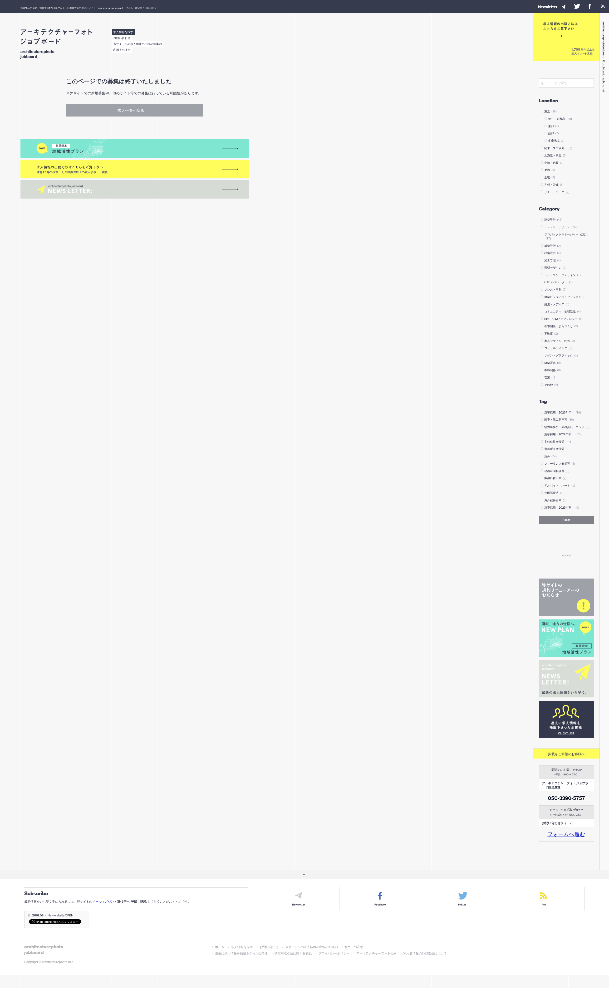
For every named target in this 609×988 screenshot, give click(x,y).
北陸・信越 (554, 163)
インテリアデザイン (560, 227)
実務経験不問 (555, 478)
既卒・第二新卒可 (559, 419)
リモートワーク (556, 192)
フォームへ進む (566, 834)
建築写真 (552, 363)
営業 (549, 377)
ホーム (219, 947)
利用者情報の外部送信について (425, 953)
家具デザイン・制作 (559, 341)
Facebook (380, 904)
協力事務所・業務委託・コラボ (566, 427)
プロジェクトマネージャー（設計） (567, 236)
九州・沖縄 (554, 184)
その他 (551, 384)
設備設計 (552, 253)
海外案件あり (555, 500)
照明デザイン (555, 267)
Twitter (462, 904)
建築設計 (553, 219)
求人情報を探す (123, 32)
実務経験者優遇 (557, 441)
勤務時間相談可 (556, 471)
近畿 (549, 177)
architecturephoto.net (110, 7)
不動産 (551, 333)
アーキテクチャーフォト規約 (376, 953)
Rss (544, 904)
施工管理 (552, 260)
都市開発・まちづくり (561, 326)
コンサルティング (558, 348)
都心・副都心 (560, 119)
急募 (550, 456)
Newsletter (298, 904)
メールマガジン (103, 901)
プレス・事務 (555, 289)
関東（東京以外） (558, 148)
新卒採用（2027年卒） (562, 434)
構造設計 (552, 246)
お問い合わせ (121, 38)
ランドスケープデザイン (562, 275)
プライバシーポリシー (334, 953)
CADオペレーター (558, 282)
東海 (549, 170)
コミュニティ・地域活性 (562, 311)
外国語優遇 (554, 493)
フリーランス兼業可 (559, 463)
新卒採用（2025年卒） (561, 507)
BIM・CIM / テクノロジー (563, 319)
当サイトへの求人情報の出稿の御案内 (137, 44)
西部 (553, 133)
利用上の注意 (121, 50)
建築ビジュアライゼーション (565, 297)
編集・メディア (556, 304)
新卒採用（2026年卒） (562, 412)
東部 (553, 126)
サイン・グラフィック (561, 355)
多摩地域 (556, 140)
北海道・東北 (555, 155)
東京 (550, 111)
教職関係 (552, 370)
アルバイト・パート (559, 485)
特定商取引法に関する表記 (293, 953)
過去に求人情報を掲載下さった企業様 (241, 953)
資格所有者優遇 (556, 449)
